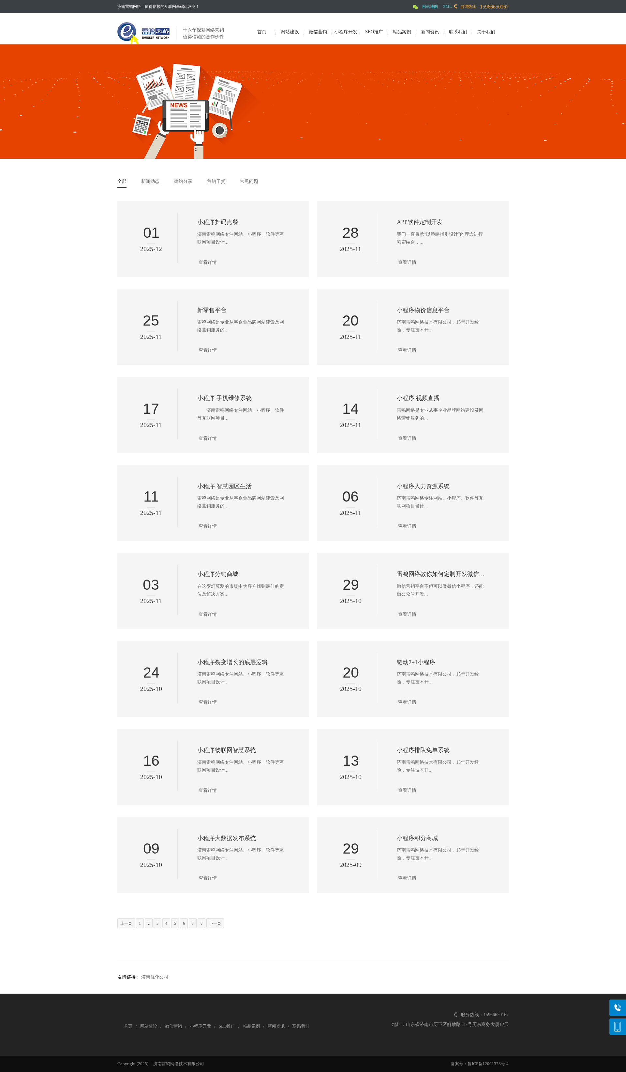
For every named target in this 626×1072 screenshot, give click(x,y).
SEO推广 (374, 31)
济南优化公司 (155, 977)
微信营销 (318, 31)
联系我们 (458, 31)
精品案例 (402, 31)
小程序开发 (346, 31)
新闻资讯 (430, 31)
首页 (261, 31)
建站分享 (183, 181)
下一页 (215, 923)
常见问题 (249, 181)
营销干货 (216, 181)
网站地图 (430, 6)
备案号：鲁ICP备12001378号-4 (480, 1063)
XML (447, 6)
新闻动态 (150, 181)
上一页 (126, 923)
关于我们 (486, 31)
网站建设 (290, 31)
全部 (122, 181)
